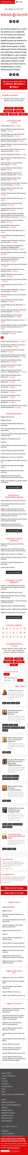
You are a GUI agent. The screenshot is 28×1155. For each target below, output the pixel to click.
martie (16, 648)
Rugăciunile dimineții (7, 417)
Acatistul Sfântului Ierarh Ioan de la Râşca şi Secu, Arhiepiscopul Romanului (14, 327)
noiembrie (14, 652)
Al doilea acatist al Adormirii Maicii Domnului (11, 204)
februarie (10, 648)
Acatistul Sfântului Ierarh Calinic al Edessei (12, 169)
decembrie (21, 652)
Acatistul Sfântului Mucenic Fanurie (13, 285)
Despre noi (4, 1131)
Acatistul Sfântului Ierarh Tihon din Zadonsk (12, 189)
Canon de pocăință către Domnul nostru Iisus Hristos (13, 429)
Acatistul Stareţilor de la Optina (14, 154)
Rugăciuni (19, 111)
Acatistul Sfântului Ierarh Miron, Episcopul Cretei (11, 179)
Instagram (19, 84)
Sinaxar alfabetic (14, 625)
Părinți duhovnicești (8, 1102)
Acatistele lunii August (14, 122)
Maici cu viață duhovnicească (11, 1105)
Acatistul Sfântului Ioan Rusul (11, 1044)
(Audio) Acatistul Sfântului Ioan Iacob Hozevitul (12, 351)
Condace (23, 114)
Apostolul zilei (7, 859)
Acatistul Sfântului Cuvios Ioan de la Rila (14, 253)
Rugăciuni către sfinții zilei (14, 971)
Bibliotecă (4, 1084)
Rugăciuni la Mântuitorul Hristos (14, 496)
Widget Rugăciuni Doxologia (14, 893)
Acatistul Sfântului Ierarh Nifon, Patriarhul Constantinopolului (14, 184)
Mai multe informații (13, 1148)
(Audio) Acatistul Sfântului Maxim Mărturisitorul (11, 361)
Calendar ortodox (14, 645)
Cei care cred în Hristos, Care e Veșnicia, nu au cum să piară (14, 99)
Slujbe (4, 114)
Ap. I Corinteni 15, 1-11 (7, 868)
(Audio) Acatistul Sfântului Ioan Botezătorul (10, 396)
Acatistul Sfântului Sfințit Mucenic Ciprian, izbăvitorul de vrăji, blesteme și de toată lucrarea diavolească (14, 1058)
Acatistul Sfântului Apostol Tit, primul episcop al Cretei (12, 270)
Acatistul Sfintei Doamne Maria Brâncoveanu (10, 226)
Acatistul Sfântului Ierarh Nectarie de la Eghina (14, 1039)
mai (25, 648)
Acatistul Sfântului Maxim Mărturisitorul (14, 194)
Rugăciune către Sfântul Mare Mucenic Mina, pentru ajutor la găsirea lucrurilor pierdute (13, 587)
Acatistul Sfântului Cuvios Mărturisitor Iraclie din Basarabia (13, 135)
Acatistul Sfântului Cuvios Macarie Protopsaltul (11, 333)
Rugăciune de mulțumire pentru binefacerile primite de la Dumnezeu (12, 476)
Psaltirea (3, 442)
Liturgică (4, 1081)
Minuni (10, 725)
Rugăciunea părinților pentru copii (11, 592)
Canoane (19, 108)
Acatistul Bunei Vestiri (8, 567)
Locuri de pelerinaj (15, 727)
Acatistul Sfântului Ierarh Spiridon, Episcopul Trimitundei (12, 1029)
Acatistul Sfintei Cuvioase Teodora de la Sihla (13, 158)
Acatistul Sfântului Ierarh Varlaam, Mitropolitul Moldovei (11, 316)
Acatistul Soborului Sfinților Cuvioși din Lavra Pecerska (13, 241)
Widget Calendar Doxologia (14, 888)
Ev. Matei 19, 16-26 (6, 882)
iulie (9, 650)
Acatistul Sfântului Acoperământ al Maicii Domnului (14, 446)
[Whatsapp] (14, 21)
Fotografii (5, 730)
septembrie (20, 650)
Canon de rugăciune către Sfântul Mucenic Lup (14, 461)
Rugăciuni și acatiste (14, 1003)
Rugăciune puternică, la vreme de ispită (13, 612)
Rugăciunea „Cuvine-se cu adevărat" (12, 554)
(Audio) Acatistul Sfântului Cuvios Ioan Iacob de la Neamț (13, 346)
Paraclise (8, 111)
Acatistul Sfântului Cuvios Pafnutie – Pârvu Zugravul (12, 164)
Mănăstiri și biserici (8, 1113)
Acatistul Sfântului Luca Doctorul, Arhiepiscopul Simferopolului (12, 1048)
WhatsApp (9, 84)
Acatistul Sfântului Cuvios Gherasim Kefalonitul (12, 209)
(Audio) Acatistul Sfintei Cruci (13, 341)
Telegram (15, 87)
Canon (4, 703)
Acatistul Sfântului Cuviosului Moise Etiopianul (12, 300)
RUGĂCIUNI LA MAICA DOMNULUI (14, 540)
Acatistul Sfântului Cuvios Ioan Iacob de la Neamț (14, 145)
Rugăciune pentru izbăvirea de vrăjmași (13, 606)
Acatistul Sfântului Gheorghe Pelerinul (13, 236)
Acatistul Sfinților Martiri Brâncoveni (13, 231)
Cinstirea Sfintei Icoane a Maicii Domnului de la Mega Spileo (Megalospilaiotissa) (16, 762)
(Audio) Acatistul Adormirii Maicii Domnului (11, 366)
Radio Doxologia (6, 1121)
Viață (8, 703)
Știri (3, 1092)
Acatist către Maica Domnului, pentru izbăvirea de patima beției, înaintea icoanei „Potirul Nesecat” (13, 1017)
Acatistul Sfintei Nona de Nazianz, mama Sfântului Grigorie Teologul (13, 140)
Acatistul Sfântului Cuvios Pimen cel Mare (14, 280)
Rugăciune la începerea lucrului (10, 439)
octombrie (6, 652)
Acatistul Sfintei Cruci (11, 126)
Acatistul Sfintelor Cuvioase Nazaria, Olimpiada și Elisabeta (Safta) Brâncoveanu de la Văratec (13, 247)
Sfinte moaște (6, 727)
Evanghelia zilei (8, 874)
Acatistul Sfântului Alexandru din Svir (14, 321)
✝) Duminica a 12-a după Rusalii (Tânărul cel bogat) (16, 836)
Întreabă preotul (7, 1086)
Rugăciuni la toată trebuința (14, 581)
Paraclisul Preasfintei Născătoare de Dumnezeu (12, 424)
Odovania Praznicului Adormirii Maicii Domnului (15, 712)
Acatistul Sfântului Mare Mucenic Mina (13, 1053)
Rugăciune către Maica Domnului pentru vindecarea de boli (12, 1023)
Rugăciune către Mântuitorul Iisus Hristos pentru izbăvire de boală (14, 520)
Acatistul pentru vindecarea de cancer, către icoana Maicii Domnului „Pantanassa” (13, 259)
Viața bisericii (6, 1073)
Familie (3, 1078)
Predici (9, 849)
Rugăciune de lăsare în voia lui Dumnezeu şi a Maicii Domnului (14, 601)
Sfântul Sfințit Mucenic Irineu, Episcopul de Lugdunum (15, 739)
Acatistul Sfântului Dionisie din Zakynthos (14, 265)
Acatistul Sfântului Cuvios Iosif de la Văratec (12, 221)
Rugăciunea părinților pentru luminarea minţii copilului (13, 596)
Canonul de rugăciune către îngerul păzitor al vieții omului (14, 434)
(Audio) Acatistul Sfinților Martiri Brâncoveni (11, 376)
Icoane (13, 703)
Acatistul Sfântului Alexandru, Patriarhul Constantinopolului (13, 311)
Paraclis (5, 824)
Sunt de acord (5, 1151)
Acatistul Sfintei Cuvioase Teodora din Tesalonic (12, 130)
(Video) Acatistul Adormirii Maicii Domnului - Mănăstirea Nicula (14, 371)
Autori (3, 1100)
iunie (5, 650)
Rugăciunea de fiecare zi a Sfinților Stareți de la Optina (14, 481)
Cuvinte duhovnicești (8, 1076)
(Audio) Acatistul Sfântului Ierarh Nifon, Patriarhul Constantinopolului (14, 356)
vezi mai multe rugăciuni (14, 487)
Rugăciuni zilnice (14, 414)
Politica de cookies (7, 1134)
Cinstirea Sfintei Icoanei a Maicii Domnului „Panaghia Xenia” (16, 810)
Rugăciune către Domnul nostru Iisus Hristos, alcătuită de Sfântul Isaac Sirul (13, 510)
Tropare (13, 114)
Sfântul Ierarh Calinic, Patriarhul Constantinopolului (15, 788)
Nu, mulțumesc (15, 1151)
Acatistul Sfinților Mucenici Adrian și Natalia (12, 275)
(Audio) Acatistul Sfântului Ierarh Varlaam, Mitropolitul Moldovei (14, 406)
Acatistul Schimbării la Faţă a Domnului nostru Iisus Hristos (13, 150)
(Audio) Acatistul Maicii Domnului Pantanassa (11, 386)
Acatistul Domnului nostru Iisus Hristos (13, 454)
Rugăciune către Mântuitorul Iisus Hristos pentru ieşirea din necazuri (14, 515)
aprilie (21, 648)
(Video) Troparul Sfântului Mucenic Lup (13, 995)
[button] (19, 2)
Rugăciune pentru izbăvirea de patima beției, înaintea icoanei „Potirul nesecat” (13, 550)
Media (3, 1089)
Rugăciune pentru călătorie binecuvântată (14, 609)
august (13, 650)
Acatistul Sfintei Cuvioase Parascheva (12, 450)
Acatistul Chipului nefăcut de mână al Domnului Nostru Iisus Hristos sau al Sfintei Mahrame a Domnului (13, 215)
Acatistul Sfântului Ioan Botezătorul (13, 306)
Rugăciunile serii (6, 420)
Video (18, 703)
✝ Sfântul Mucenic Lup (15, 690)
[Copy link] (17, 21)
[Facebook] (10, 21)
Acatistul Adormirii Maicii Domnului (13, 199)
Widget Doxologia (7, 1118)
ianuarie (4, 648)
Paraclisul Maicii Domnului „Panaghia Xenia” (12, 466)
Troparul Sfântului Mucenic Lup (11, 992)
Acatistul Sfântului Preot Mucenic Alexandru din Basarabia (12, 174)
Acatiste (9, 108)
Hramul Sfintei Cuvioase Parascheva (13, 1094)
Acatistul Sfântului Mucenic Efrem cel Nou (13, 1034)
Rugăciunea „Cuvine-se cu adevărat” (12, 457)
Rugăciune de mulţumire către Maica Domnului (12, 471)
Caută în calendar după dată (10, 678)
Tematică (4, 1108)
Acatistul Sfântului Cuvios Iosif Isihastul (14, 295)
